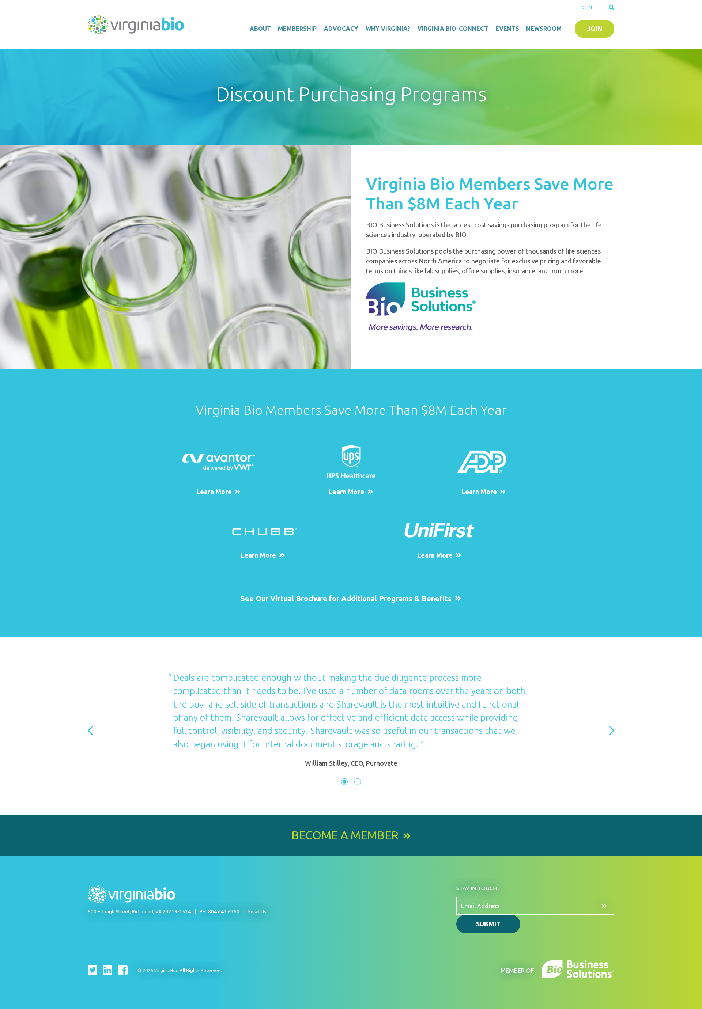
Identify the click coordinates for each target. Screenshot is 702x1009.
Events (507, 28)
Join (594, 28)
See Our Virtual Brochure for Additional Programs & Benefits (346, 598)
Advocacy (341, 28)
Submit (488, 924)
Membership (297, 28)
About (260, 28)
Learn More (214, 491)
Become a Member (345, 835)
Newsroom (544, 28)
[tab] (344, 781)
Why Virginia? (388, 28)
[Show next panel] (611, 731)
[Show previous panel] (90, 731)
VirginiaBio (137, 25)
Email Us (257, 911)
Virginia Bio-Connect (453, 28)
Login (585, 7)
